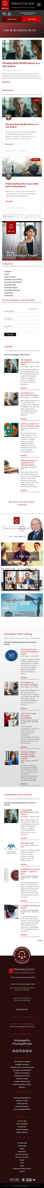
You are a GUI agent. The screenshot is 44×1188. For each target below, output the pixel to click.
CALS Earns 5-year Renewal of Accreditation (28, 715)
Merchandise (22, 1126)
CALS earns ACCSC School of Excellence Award (29, 651)
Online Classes (10, 277)
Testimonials (22, 1146)
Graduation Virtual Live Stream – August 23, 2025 (30, 871)
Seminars (22, 1087)
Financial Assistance (22, 1106)
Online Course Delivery (22, 1073)
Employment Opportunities (22, 1168)
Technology (8, 296)
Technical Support (22, 1124)
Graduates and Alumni (12, 282)
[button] (22, 240)
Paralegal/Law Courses (22, 1076)
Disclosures (22, 1151)
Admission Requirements (22, 1098)
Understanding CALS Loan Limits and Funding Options (21, 185)
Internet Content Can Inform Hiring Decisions (30, 425)
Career (7, 274)
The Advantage (22, 1143)
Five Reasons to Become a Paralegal (29, 394)
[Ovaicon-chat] (4, 14)
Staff (22, 1163)
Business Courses (22, 1078)
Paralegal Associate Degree (22, 1070)
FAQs (22, 1166)
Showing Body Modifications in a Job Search (30, 362)
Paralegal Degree (11, 288)
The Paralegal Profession (22, 1061)
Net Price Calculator (22, 1154)
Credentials (8, 293)
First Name (8, 319)
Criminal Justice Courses (22, 1081)
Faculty (22, 1160)
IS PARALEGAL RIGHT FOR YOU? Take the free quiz (28, 13)
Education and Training (13, 280)
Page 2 (40, 940)
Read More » (6, 82)
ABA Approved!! (27, 843)
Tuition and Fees (22, 1103)
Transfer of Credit (22, 1101)
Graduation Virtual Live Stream (30, 907)
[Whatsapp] (9, 14)
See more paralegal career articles (17, 355)
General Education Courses (22, 1084)
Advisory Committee (22, 1157)
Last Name (8, 326)
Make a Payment (22, 1132)
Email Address (9, 311)
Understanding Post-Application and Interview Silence (29, 462)
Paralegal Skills (10, 285)
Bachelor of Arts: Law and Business (22, 1067)
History (22, 1149)
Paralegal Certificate (12, 290)
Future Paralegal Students (22, 1109)
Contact (22, 1171)
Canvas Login (22, 1121)
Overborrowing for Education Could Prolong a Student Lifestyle (28, 755)
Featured (7, 272)
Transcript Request (22, 1129)
